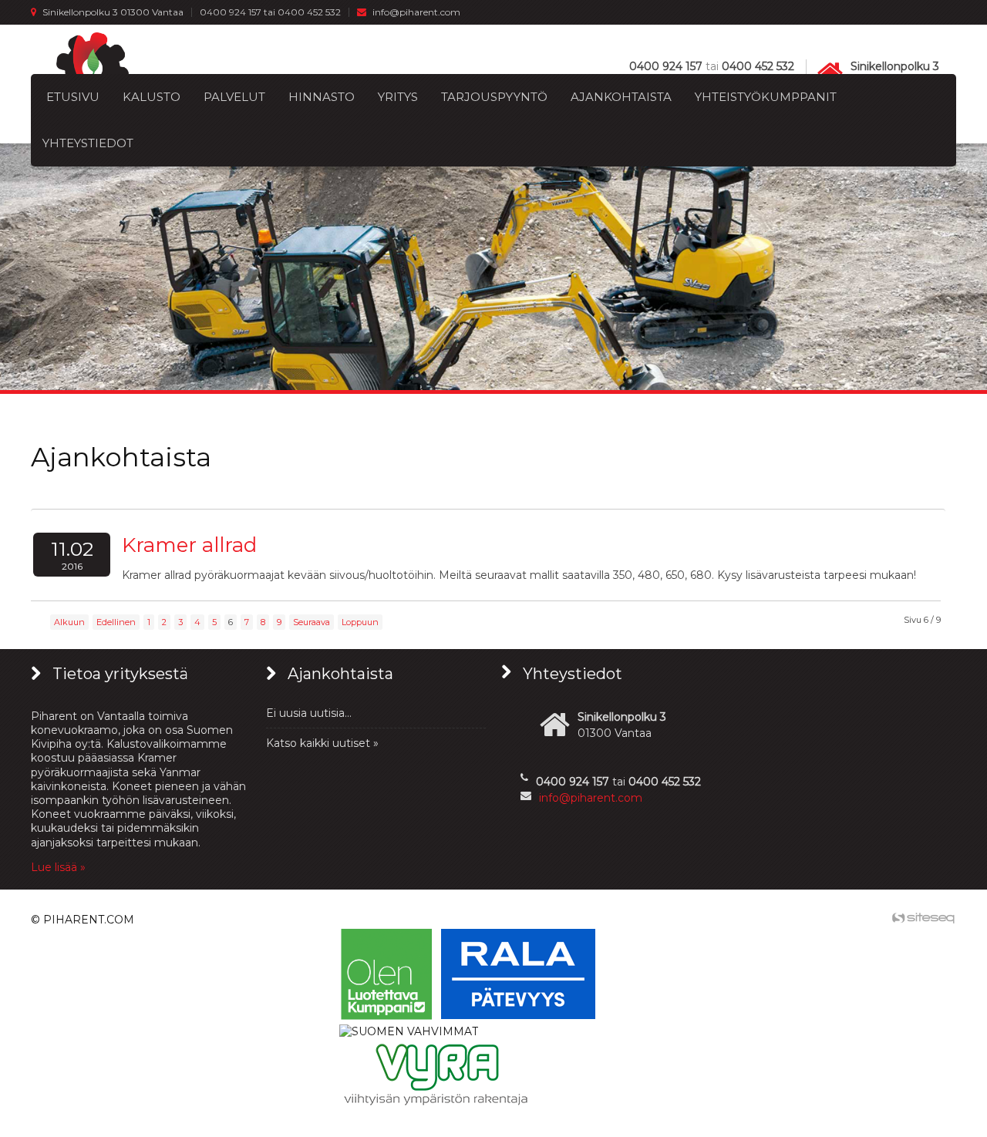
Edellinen (116, 622)
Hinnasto (321, 96)
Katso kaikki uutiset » (322, 743)
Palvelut (234, 96)
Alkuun (69, 622)
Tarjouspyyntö (494, 96)
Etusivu (72, 96)
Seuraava (311, 622)
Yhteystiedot (87, 143)
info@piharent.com (416, 12)
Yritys (398, 96)
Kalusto (151, 96)
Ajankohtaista (621, 96)
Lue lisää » (58, 867)
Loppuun (360, 622)
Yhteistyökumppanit (766, 96)
